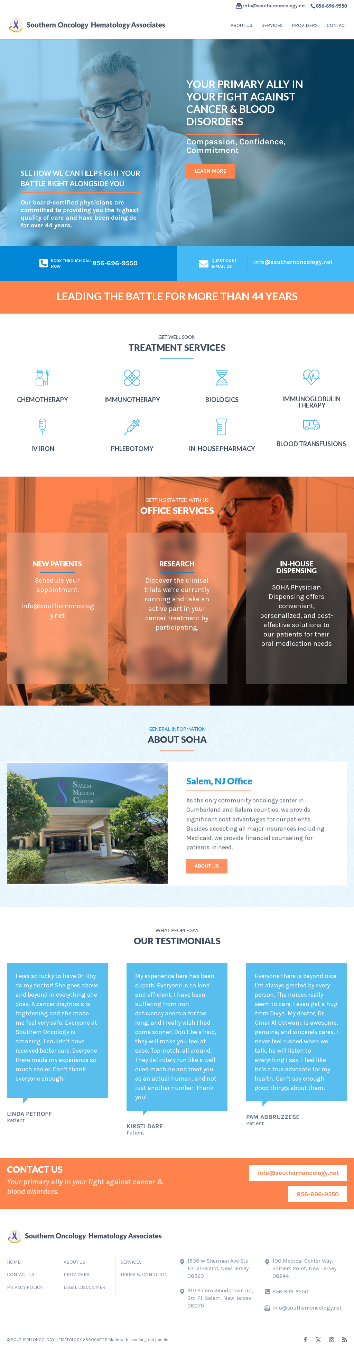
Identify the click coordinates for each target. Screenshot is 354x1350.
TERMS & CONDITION (144, 1274)
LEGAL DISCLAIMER (84, 1287)
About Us (207, 864)
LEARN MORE (210, 171)
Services (272, 25)
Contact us (20, 1274)
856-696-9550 (318, 1194)
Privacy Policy (25, 1287)
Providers (305, 25)
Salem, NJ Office (219, 779)
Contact (337, 25)
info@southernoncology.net (293, 261)
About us (241, 25)
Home (13, 1262)
